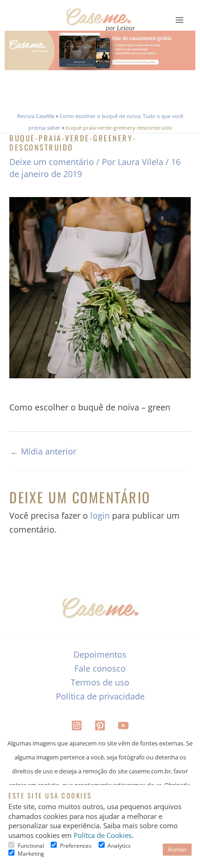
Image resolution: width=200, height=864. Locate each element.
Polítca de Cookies (102, 835)
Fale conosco (100, 668)
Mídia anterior (43, 451)
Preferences (76, 845)
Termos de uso (100, 682)
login (100, 515)
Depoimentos (100, 654)
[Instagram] (76, 725)
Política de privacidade (100, 696)
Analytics (119, 845)
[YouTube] (123, 725)
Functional (31, 845)
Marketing (31, 853)
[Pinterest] (100, 725)
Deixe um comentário (51, 161)
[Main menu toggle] (180, 20)
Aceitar (177, 849)
